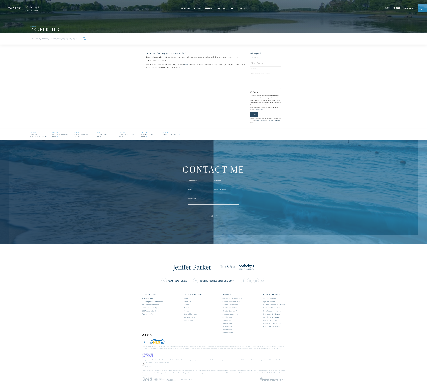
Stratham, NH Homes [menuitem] (271, 317)
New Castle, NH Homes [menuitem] (272, 311)
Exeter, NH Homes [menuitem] (270, 320)
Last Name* (218, 180)
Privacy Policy (259, 109)
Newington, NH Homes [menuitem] (272, 323)
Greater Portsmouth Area (38, 135)
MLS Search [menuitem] (227, 326)
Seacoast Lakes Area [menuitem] (230, 314)
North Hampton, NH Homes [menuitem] (274, 305)
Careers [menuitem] (186, 305)
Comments (192, 199)
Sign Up (411, 8)
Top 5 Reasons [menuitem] (189, 317)
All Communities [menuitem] (269, 298)
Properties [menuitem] (184, 8)
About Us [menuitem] (221, 8)
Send (254, 114)
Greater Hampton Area (60, 135)
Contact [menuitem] (244, 8)
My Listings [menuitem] (227, 320)
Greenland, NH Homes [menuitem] (272, 326)
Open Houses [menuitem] (228, 333)
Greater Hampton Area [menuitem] (231, 302)
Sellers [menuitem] (208, 8)
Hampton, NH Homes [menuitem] (271, 314)
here (186, 64)
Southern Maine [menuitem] (229, 317)
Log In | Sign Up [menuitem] (190, 320)
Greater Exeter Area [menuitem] (230, 305)
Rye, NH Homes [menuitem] (269, 302)
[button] (84, 39)
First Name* (192, 180)
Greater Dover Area (103, 135)
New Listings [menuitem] (228, 323)
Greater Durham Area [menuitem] (231, 311)
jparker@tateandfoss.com (217, 280)
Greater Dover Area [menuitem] (230, 308)
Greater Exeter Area (81, 135)
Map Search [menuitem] (227, 330)
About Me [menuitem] (187, 302)
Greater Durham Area (126, 135)
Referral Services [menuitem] (190, 314)
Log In (406, 8)
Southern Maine (170, 134)
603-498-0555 (177, 280)
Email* (190, 189)
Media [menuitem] (232, 8)
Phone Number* (220, 189)
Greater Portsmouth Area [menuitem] (232, 298)
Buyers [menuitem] (197, 8)
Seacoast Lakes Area (148, 135)
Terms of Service (274, 120)
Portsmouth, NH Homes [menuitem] (272, 308)
